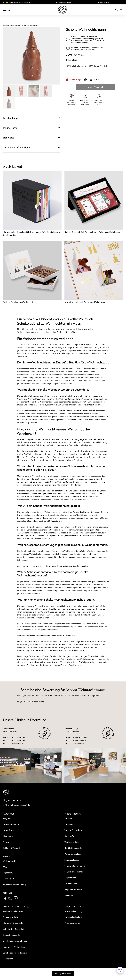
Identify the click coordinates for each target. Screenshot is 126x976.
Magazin (6, 818)
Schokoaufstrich (71, 860)
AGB (5, 867)
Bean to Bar (69, 836)
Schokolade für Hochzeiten (15, 953)
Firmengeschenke (72, 923)
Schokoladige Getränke (74, 866)
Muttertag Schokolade (13, 923)
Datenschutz (8, 878)
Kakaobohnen (70, 883)
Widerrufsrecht (9, 861)
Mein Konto (8, 836)
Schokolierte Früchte (73, 871)
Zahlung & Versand (11, 848)
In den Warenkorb (95, 87)
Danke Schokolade (11, 935)
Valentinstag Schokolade (14, 929)
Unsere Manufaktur (11, 824)
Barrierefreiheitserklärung (14, 884)
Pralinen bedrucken (73, 917)
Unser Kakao (8, 830)
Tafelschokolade (71, 842)
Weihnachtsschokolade (14, 25)
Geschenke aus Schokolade (15, 941)
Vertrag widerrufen (63, 973)
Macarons (68, 895)
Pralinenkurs (69, 824)
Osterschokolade (10, 917)
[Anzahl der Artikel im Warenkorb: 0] (121, 10)
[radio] (76, 66)
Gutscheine (8, 958)
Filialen (6, 842)
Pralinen (68, 818)
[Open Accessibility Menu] (120, 970)
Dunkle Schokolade (73, 848)
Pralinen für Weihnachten (14, 947)
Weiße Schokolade (72, 854)
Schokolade (71, 60)
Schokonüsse (70, 877)
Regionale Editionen (73, 889)
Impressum (8, 872)
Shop (4, 25)
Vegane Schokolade (73, 830)
